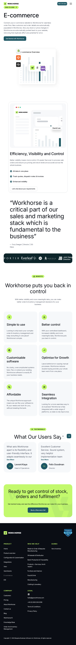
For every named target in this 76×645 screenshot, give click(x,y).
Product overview (9, 553)
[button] (70, 3)
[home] (12, 3)
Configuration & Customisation (14, 558)
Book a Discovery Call (38, 510)
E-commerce (8, 575)
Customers (7, 595)
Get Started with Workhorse (15, 38)
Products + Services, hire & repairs (36, 565)
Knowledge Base (9, 622)
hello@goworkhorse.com (36, 598)
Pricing (6, 600)
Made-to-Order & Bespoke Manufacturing (36, 550)
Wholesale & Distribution (36, 555)
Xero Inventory (56, 549)
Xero (5, 566)
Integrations (7, 562)
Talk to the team (62, 3)
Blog (5, 613)
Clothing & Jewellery (34, 584)
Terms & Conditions (34, 607)
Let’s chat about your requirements (23, 189)
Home (6, 549)
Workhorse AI (8, 618)
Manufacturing (32, 580)
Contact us (7, 609)
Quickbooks (8, 571)
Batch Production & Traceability (38, 560)
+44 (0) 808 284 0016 (35, 602)
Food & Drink (32, 575)
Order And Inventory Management (10, 628)
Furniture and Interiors (35, 571)
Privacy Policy (32, 611)
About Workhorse (9, 604)
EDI (5, 580)
